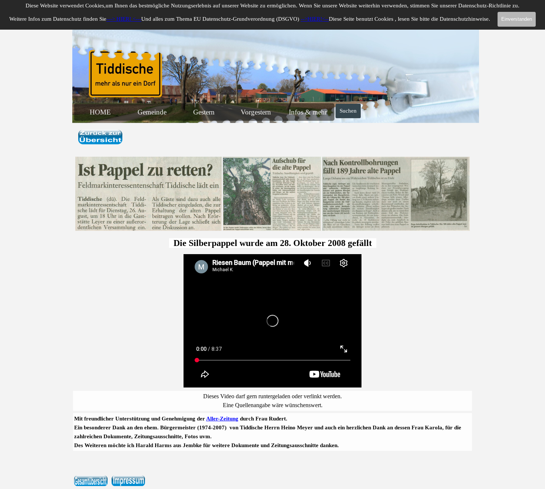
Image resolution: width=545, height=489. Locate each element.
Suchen (348, 111)
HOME (100, 112)
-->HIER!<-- (315, 19)
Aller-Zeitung (222, 419)
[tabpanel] (272, 138)
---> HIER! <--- (123, 19)
